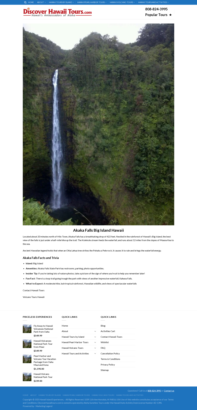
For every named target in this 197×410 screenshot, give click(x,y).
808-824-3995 (154, 391)
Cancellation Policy (110, 353)
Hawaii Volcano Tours (121, 2)
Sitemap (105, 370)
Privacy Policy (108, 364)
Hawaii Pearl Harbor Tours (91, 2)
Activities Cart (108, 331)
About (40, 2)
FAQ (103, 347)
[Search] (25, 2)
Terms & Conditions (110, 359)
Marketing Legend (44, 406)
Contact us (169, 391)
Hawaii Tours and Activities (152, 2)
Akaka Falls (74, 236)
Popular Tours (156, 15)
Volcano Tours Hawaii (33, 297)
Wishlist (105, 342)
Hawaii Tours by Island (60, 2)
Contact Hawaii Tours (33, 290)
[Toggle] (95, 331)
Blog (103, 325)
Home (31, 2)
